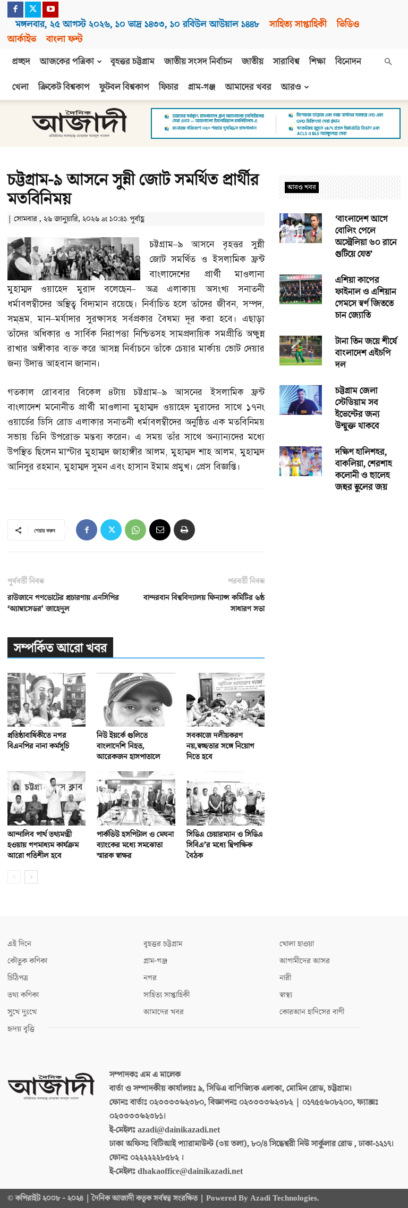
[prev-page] (14, 877)
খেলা (20, 87)
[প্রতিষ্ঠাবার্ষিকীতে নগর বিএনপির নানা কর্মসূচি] (46, 700)
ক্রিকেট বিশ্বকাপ (64, 87)
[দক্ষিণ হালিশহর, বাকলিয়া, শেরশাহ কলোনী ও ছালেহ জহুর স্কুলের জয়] (300, 461)
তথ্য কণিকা (23, 995)
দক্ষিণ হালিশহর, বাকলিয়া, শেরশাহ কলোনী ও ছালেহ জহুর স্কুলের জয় (363, 470)
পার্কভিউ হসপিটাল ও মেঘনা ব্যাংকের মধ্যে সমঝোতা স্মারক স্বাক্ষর (135, 845)
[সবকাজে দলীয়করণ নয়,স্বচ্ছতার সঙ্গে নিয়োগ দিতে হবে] (225, 700)
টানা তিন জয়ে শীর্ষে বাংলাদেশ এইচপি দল (366, 353)
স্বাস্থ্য (285, 995)
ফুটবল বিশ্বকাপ (124, 87)
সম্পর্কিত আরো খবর (60, 648)
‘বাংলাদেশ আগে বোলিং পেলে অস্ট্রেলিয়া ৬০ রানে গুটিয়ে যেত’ (366, 237)
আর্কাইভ (21, 39)
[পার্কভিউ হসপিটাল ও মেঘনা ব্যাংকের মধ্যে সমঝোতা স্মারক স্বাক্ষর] (136, 798)
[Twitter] (33, 10)
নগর (150, 978)
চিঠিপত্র (17, 978)
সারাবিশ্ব (286, 61)
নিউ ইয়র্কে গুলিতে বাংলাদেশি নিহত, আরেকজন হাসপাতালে (128, 746)
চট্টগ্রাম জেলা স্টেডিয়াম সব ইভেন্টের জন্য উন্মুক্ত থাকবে (357, 408)
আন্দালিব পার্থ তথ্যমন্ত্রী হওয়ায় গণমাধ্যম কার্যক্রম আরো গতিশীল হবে (43, 845)
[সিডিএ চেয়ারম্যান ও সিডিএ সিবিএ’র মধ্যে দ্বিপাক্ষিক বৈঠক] (225, 798)
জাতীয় (253, 61)
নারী (285, 978)
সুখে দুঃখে (22, 1012)
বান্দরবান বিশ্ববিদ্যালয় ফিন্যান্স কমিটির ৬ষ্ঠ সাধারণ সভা (204, 603)
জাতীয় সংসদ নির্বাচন (198, 61)
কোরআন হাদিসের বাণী (311, 1012)
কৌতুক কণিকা (27, 961)
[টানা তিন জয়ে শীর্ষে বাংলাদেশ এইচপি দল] (300, 350)
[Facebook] (15, 10)
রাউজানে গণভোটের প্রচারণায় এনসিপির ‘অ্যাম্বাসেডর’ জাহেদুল (63, 603)
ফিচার (168, 87)
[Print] (184, 529)
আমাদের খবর (248, 87)
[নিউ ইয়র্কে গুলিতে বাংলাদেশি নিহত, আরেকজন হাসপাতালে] (136, 700)
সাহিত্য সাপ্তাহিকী (298, 24)
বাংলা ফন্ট (64, 39)
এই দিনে (19, 943)
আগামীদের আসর (304, 961)
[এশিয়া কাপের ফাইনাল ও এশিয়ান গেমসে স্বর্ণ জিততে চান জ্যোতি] (300, 289)
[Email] (160, 529)
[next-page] (31, 877)
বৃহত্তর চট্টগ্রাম (132, 61)
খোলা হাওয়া (296, 943)
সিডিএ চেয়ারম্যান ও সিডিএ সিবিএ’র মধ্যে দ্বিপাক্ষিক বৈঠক (224, 845)
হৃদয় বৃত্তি (21, 1029)
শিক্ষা (317, 61)
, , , (137, 24)
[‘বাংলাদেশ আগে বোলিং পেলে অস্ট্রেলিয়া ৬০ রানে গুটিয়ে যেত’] (300, 228)
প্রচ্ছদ (21, 61)
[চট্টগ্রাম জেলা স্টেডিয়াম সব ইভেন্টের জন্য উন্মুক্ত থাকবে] (300, 400)
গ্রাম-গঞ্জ (202, 87)
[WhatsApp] (135, 529)
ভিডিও (348, 24)
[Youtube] (50, 10)
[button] (388, 61)
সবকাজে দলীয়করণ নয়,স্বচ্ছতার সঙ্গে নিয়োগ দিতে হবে (220, 746)
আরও (291, 87)
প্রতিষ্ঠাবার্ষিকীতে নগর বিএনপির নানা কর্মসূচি (38, 741)
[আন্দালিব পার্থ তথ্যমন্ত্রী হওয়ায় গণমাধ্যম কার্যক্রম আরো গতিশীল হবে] (46, 798)
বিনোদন (348, 61)
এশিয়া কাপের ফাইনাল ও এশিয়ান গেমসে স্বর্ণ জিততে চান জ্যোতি (365, 298)
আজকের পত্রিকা (67, 61)
